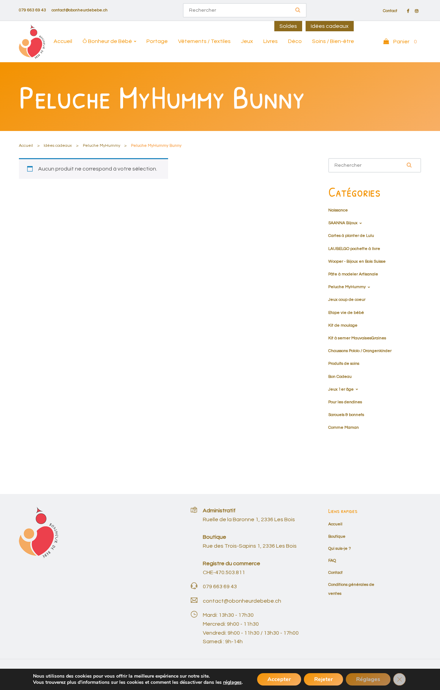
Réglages (368, 679)
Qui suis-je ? (339, 548)
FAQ (332, 560)
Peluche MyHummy (101, 145)
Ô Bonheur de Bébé (107, 41)
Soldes (288, 26)
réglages (232, 682)
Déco (295, 41)
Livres (270, 41)
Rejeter (323, 679)
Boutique (336, 536)
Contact (390, 11)
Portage (157, 41)
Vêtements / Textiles (204, 41)
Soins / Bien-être (333, 41)
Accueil (63, 41)
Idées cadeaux (330, 26)
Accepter (279, 679)
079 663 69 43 (32, 10)
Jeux (247, 41)
